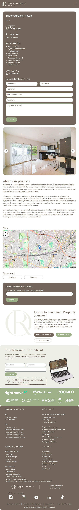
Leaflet (57, 267)
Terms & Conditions (13, 504)
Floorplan (33, 277)
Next (73, 152)
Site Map (26, 504)
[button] (39, 247)
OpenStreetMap (65, 267)
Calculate (12, 300)
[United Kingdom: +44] (8, 95)
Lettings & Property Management (54, 414)
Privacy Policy (37, 504)
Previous (6, 152)
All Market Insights (11, 451)
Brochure (12, 277)
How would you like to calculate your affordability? (25, 290)
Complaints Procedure (65, 504)
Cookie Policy (49, 504)
